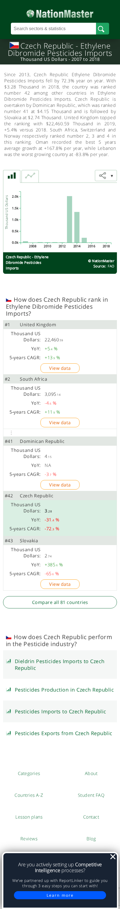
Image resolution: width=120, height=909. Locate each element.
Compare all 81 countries (60, 602)
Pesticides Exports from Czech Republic (63, 733)
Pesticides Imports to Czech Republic (60, 711)
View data (60, 368)
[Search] (102, 29)
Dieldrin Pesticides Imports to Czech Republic (60, 664)
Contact (91, 817)
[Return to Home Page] (59, 12)
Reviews (29, 839)
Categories (29, 773)
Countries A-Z (29, 795)
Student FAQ (91, 795)
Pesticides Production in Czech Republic (64, 689)
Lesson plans (28, 817)
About (91, 773)
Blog (91, 839)
